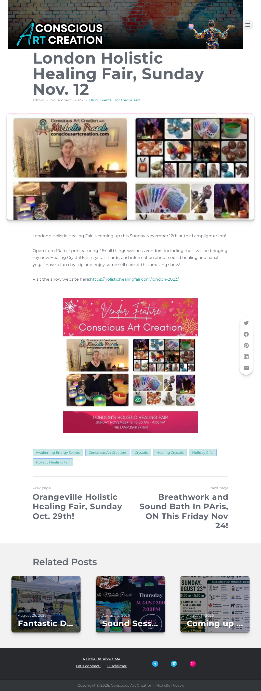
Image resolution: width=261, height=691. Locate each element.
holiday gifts (202, 452)
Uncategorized (126, 100)
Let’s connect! (88, 666)
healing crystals (170, 452)
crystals (141, 452)
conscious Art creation (107, 452)
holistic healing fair (53, 462)
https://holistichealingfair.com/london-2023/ (134, 279)
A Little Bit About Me (101, 659)
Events (106, 100)
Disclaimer (117, 666)
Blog (93, 100)
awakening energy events (58, 452)
